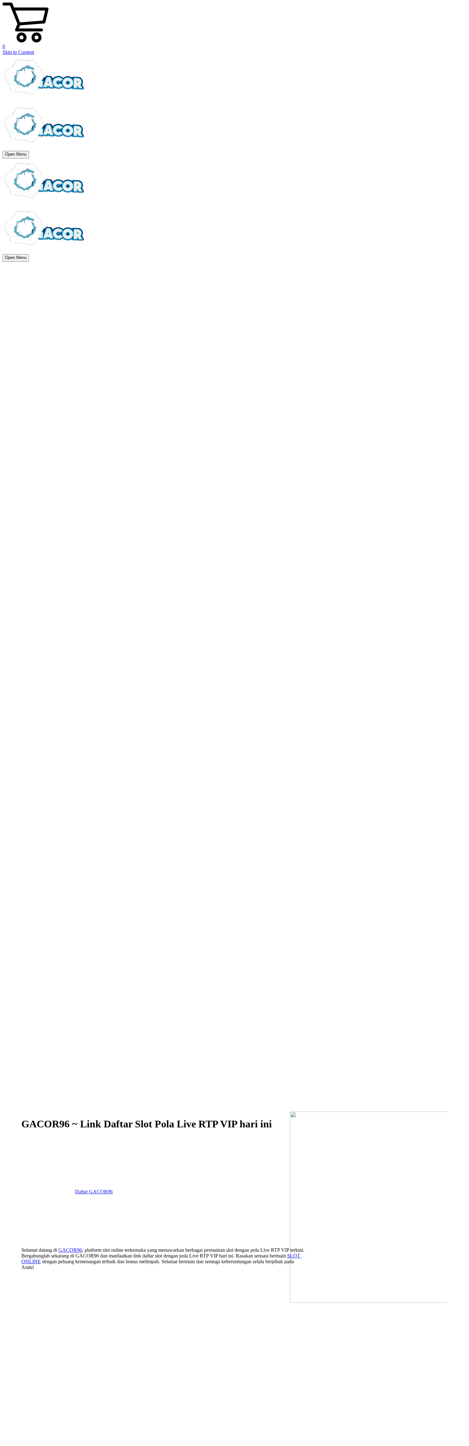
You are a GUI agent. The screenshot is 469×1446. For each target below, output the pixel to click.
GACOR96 (70, 1250)
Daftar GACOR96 (94, 1191)
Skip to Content (18, 52)
